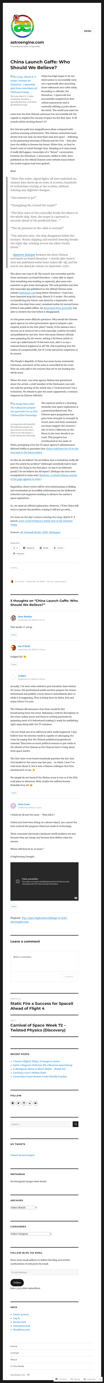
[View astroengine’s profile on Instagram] (24, 1103)
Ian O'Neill (19, 581)
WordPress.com (21, 1329)
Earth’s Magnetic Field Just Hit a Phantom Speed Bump (42, 1065)
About (13, 1359)
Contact (14, 1353)
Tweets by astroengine (22, 1155)
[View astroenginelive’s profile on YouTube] (35, 1103)
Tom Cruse (24, 804)
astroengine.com (27, 42)
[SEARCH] (75, 1124)
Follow (17, 1282)
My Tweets (17, 1144)
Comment (69, 976)
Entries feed (19, 1322)
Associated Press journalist (58, 308)
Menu (88, 31)
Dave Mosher (25, 616)
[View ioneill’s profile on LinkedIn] (29, 1103)
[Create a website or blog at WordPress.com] (28, 1375)
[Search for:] (41, 1124)
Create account (21, 1314)
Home (13, 1346)
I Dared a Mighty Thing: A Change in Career (36, 1061)
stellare (22, 675)
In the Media (17, 1366)
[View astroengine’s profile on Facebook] (12, 1103)
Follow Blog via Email (26, 1253)
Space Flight (60, 581)
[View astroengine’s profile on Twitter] (18, 1103)
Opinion (50, 581)
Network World (32, 532)
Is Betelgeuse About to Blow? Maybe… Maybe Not (39, 1069)
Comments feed (21, 1325)
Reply (14, 635)
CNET (45, 532)
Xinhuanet (54, 532)
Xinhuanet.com (27, 292)
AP (21, 532)
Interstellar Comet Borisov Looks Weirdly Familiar (40, 1076)
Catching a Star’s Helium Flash (29, 1072)
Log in (16, 1318)
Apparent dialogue (24, 254)
